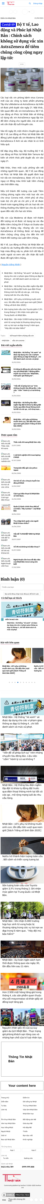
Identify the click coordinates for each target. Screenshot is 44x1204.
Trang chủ (5, 1097)
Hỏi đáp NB (27, 1127)
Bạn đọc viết (28, 1135)
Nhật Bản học (28, 1113)
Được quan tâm (9, 435)
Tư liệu (3, 1105)
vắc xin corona (18, 340)
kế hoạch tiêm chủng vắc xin (22, 335)
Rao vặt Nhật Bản (8, 1139)
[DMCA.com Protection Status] (16, 1195)
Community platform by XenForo (22, 1186)
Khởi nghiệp (28, 1139)
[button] (3, 3)
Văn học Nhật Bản (8, 1123)
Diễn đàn (4, 1101)
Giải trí (3, 1135)
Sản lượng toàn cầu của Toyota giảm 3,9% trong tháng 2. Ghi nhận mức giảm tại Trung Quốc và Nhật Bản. (23, 312)
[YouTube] (41, 1200)
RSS (4, 1200)
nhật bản (5, 340)
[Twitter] (36, 1200)
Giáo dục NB (27, 1123)
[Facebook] (31, 1200)
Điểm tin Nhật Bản (8, 18)
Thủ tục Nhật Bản (30, 1105)
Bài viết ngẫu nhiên (11, 345)
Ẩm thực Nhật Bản (8, 1119)
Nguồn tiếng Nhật (11, 264)
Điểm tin (26, 1097)
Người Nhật (5, 1131)
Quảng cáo (28, 1158)
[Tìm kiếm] (30, 3)
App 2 (33, 1150)
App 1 (12, 1150)
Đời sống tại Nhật (30, 1101)
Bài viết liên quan (10, 642)
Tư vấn (6, 1158)
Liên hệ (4, 1109)
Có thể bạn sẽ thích (11, 598)
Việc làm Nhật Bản (30, 1109)
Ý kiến (25, 1131)
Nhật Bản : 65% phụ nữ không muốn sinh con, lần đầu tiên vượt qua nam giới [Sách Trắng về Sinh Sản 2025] (23, 302)
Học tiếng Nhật (7, 1127)
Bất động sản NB (29, 1119)
